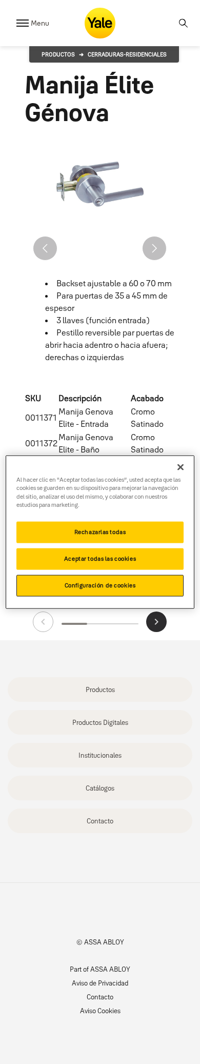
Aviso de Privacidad (100, 983)
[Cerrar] (180, 467)
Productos (58, 54)
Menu (40, 23)
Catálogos (100, 788)
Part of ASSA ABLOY (100, 969)
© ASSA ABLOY (100, 942)
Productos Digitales (100, 722)
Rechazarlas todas (100, 532)
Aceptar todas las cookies (100, 558)
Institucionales (100, 755)
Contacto (100, 821)
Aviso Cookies (100, 1011)
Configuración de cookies (100, 584)
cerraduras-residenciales (127, 54)
